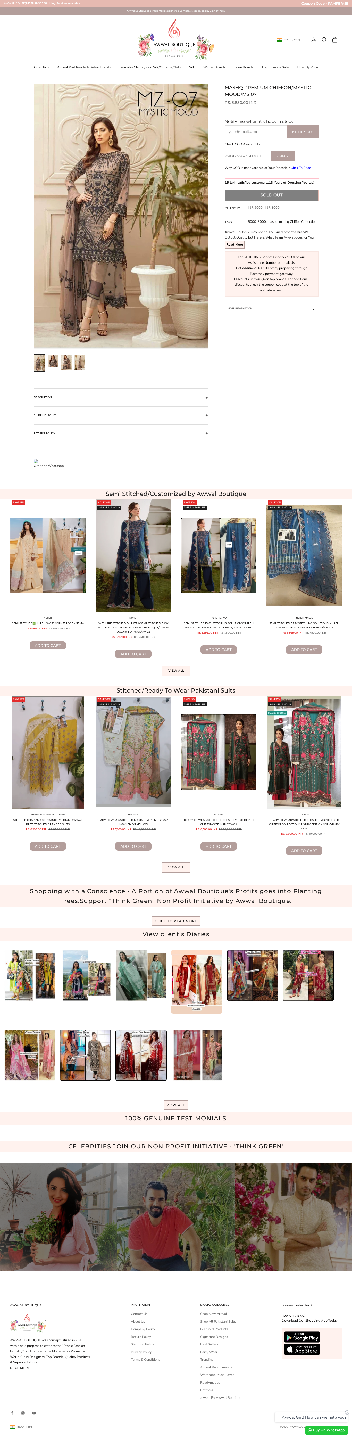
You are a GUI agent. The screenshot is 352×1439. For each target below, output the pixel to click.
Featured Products (214, 1329)
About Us (138, 1321)
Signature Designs (214, 1337)
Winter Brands (214, 67)
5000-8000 (257, 221)
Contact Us (139, 1314)
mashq (272, 221)
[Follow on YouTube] (34, 1413)
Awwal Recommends (216, 1367)
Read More (234, 244)
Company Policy (143, 1329)
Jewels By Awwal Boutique (220, 1397)
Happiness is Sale (275, 67)
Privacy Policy (141, 1352)
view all (176, 1105)
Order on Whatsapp (49, 466)
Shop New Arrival (213, 1314)
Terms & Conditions (145, 1359)
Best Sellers (209, 1344)
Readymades (210, 1382)
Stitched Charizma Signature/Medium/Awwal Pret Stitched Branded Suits (47, 822)
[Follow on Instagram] (23, 1413)
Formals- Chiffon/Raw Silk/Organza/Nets (150, 67)
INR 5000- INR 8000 (264, 207)
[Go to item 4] (80, 362)
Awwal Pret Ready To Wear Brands (84, 67)
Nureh (48, 617)
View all (176, 670)
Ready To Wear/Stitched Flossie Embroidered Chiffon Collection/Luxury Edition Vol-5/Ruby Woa (304, 824)
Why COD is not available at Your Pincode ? (268, 168)
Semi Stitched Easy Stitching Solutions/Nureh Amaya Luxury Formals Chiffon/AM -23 (304, 625)
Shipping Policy (142, 1344)
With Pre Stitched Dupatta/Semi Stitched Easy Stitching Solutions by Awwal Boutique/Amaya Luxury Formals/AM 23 (133, 627)
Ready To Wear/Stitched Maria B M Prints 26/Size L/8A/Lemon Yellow (133, 822)
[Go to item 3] (66, 362)
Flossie (218, 814)
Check (283, 156)
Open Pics (41, 67)
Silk (192, 67)
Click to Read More (176, 921)
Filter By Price (307, 67)
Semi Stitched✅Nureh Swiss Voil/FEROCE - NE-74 (48, 623)
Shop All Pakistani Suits (218, 1321)
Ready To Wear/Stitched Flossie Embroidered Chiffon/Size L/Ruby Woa (219, 822)
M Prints (133, 814)
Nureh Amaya (219, 617)
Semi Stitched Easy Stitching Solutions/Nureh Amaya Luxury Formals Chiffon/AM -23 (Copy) (219, 625)
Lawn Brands (244, 67)
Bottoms (206, 1390)
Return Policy (141, 1337)
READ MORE (20, 1368)
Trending (207, 1359)
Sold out (271, 195)
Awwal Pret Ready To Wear (48, 814)
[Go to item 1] (40, 363)
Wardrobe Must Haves (217, 1374)
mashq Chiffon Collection (297, 221)
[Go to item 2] (53, 361)
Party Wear (208, 1352)
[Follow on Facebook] (12, 1413)
